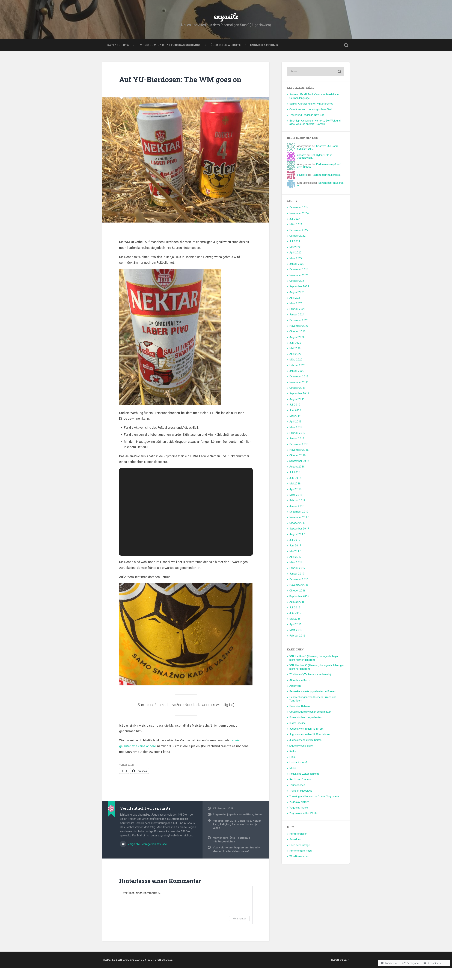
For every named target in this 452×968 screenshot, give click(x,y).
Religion (225, 824)
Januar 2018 (296, 506)
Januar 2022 (296, 263)
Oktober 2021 (297, 280)
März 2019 (295, 427)
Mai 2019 (295, 416)
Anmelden (295, 839)
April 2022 (295, 252)
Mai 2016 (295, 618)
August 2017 (297, 534)
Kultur (258, 814)
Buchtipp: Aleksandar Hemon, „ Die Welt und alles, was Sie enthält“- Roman (315, 122)
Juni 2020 (295, 342)
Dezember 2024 (298, 207)
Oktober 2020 (297, 331)
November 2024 (299, 213)
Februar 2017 (297, 568)
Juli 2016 (294, 607)
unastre (301, 155)
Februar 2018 (297, 500)
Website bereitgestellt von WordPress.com (137, 959)
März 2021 (295, 303)
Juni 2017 (295, 545)
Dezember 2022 (298, 230)
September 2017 (299, 528)
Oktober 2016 (297, 590)
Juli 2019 (294, 404)
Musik (292, 768)
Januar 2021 (296, 314)
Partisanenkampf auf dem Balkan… (319, 165)
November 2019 (299, 382)
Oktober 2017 (297, 523)
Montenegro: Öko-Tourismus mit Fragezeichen (231, 839)
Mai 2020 (295, 348)
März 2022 (295, 258)
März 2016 (295, 630)
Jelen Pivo (244, 820)
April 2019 (295, 421)
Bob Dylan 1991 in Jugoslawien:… (314, 156)
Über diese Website (225, 45)
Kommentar (239, 918)
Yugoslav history (299, 802)
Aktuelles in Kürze (299, 680)
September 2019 (299, 393)
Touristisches (297, 785)
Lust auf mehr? (298, 762)
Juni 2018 (295, 477)
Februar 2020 (297, 365)
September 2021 (299, 286)
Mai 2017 (295, 551)
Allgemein (219, 814)
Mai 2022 (295, 247)
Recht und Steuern (300, 779)
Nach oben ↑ (340, 959)
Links (292, 757)
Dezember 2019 (298, 376)
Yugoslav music (298, 807)
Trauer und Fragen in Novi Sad (306, 115)
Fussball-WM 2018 (224, 820)
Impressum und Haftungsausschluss (169, 45)
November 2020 (299, 325)
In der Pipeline (297, 723)
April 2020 (295, 354)
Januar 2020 (296, 370)
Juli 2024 (294, 218)
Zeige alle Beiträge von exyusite (147, 844)
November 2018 (299, 449)
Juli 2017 (294, 539)
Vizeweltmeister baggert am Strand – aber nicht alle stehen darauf (236, 849)
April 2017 (295, 556)
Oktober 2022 (297, 235)
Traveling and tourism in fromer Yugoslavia (314, 796)
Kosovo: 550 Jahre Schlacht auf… (317, 147)
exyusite (226, 16)
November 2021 (299, 275)
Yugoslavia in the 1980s (303, 813)
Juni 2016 (295, 613)
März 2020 (295, 359)
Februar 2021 (297, 308)
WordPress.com (298, 856)
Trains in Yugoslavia (300, 790)
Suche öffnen (346, 45)
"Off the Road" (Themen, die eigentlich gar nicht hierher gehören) (313, 658)
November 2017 (299, 517)
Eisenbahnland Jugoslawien (305, 717)
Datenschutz (118, 45)
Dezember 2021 (298, 269)
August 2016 (297, 601)
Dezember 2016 (298, 579)
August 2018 (297, 466)
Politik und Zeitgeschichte (304, 773)
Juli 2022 (294, 241)
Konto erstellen (298, 833)
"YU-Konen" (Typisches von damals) (310, 674)
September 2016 (299, 596)
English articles (264, 45)
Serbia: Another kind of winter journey (311, 103)
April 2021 (295, 297)
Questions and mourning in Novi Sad (310, 109)
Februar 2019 (297, 432)
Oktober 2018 (297, 455)
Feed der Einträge (299, 845)
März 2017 (295, 562)
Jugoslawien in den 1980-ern (306, 728)
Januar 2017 (296, 573)
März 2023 (295, 224)
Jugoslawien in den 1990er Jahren (309, 734)
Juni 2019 (295, 410)
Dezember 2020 (298, 320)
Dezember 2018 (298, 444)
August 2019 (297, 399)
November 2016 (299, 585)
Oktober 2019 (297, 387)
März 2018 (295, 494)
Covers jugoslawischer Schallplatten (310, 711)
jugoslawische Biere (240, 814)
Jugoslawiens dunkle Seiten (305, 740)
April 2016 (295, 624)
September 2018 (299, 461)
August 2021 (297, 292)
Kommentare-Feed (300, 850)
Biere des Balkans (299, 706)
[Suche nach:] (315, 71)
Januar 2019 (296, 438)
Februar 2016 (297, 635)
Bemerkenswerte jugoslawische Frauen (312, 691)
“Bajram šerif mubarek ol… (327, 174)
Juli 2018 (294, 472)
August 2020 (297, 337)
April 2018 (295, 489)
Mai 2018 (295, 483)
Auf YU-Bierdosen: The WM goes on (180, 79)
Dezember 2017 (298, 511)
